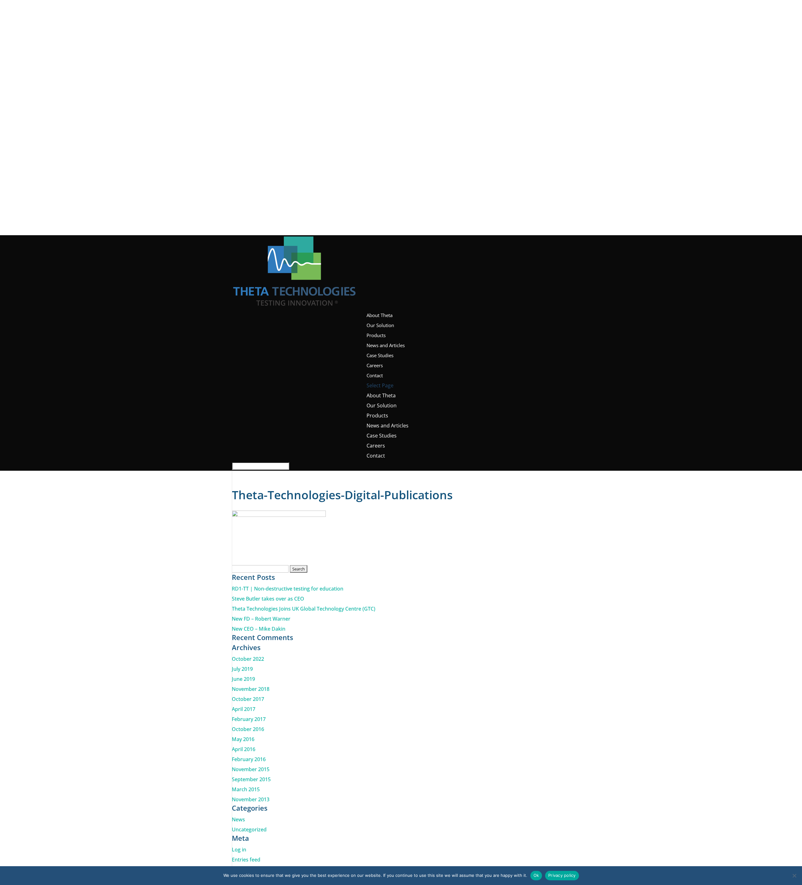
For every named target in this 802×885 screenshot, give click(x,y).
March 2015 (246, 789)
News (238, 819)
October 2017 (248, 699)
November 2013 (250, 799)
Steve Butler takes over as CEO (268, 598)
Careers (375, 365)
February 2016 (249, 759)
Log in (239, 849)
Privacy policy (562, 875)
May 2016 (243, 739)
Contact (375, 375)
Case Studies (380, 355)
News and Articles (386, 345)
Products (376, 335)
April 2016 (243, 749)
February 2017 (249, 719)
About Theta (380, 315)
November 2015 (250, 769)
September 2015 (251, 779)
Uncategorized (249, 829)
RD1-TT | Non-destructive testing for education (287, 588)
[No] (794, 875)
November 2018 (250, 689)
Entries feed (246, 859)
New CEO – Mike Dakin (258, 628)
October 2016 (248, 729)
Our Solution (380, 325)
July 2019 (242, 668)
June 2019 (243, 679)
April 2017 (243, 709)
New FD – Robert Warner (261, 618)
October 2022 (248, 658)
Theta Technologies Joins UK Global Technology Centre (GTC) (303, 608)
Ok (536, 875)
